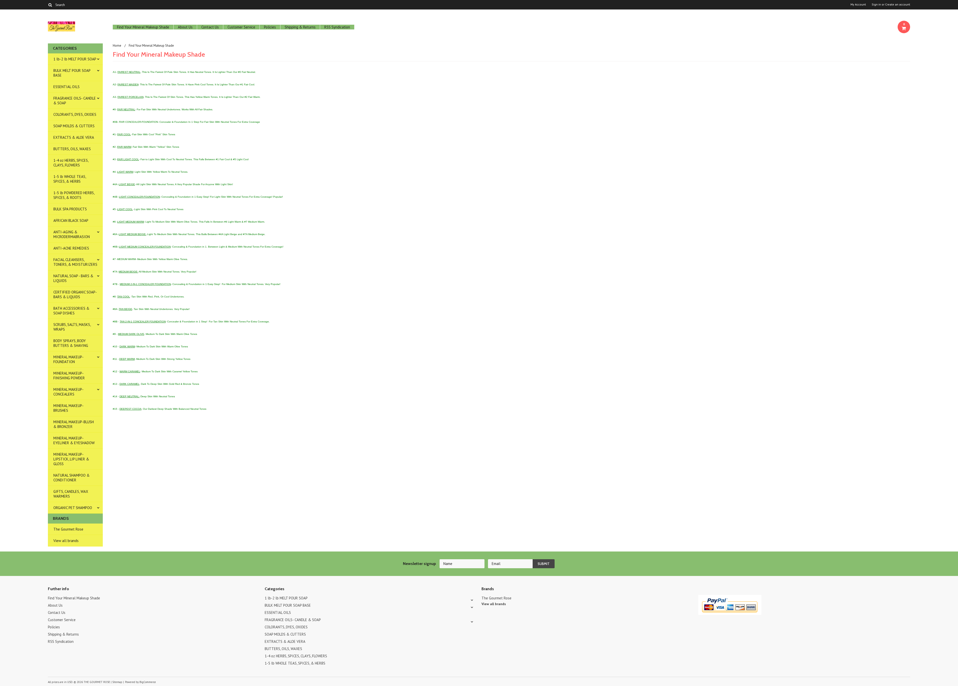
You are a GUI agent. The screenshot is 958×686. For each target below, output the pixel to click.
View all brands (66, 540)
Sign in (876, 4)
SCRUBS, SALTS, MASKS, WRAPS (72, 327)
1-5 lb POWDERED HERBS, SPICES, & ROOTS (74, 195)
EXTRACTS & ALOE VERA (73, 137)
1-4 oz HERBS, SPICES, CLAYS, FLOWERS (71, 162)
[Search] (50, 4)
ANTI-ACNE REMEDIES (71, 248)
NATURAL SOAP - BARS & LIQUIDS (73, 278)
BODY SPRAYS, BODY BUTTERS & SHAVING (70, 343)
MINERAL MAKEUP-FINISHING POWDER (69, 375)
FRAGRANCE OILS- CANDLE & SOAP (74, 100)
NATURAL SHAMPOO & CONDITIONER (71, 477)
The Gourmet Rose (68, 529)
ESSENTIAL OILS (66, 86)
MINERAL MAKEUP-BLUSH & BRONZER (73, 424)
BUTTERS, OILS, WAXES (72, 148)
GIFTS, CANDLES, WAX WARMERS (70, 494)
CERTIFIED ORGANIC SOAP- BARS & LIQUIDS (75, 294)
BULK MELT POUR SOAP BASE (72, 73)
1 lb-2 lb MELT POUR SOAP (74, 59)
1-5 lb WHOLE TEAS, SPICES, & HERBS (69, 179)
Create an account (897, 4)
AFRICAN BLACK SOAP (70, 220)
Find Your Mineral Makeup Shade (143, 27)
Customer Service (241, 27)
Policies (270, 27)
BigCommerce (147, 682)
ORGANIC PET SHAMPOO (72, 507)
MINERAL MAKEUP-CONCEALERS (68, 392)
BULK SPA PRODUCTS (70, 209)
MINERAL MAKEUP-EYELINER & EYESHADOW (74, 440)
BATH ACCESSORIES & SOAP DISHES (71, 310)
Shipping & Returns (300, 27)
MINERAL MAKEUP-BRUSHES (68, 408)
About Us (185, 27)
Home (117, 45)
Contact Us (210, 27)
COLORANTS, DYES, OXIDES (74, 114)
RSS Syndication (337, 27)
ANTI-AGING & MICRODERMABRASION (71, 234)
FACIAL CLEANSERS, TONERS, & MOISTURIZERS (75, 262)
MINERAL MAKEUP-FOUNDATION (68, 359)
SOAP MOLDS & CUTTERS (74, 126)
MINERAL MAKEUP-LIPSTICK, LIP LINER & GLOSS (71, 459)
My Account (858, 4)
